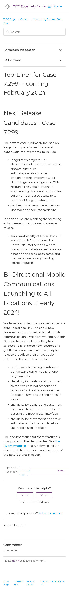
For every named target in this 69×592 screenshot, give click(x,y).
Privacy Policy (30, 583)
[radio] (25, 495)
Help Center (29, 6)
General (25, 19)
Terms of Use (18, 583)
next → (23, 474)
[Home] (7, 7)
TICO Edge (9, 19)
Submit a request (51, 513)
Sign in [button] (57, 6)
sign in (16, 560)
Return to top (13, 525)
